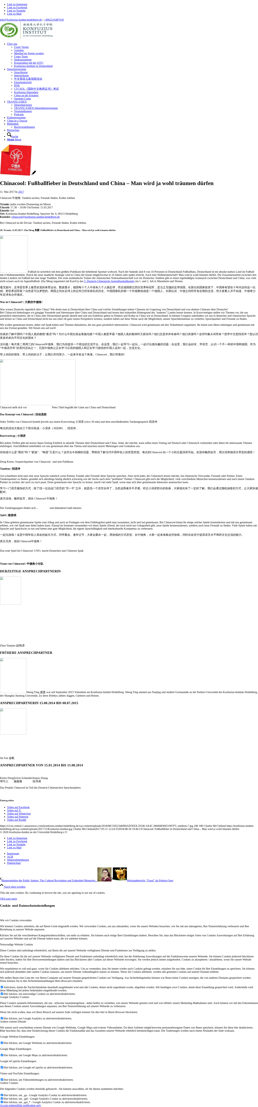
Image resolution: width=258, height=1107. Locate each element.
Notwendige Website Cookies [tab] (16, 944)
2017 (21, 191)
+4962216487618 (54, 19)
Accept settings (8, 1105)
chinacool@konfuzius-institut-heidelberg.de (35, 216)
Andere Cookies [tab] (9, 1082)
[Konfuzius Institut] (26, 37)
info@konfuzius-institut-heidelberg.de (21, 19)
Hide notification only (29, 1105)
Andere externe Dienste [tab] (13, 1021)
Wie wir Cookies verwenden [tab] (16, 920)
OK (2, 898)
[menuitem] (132, 55)
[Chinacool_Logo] (18, 174)
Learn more (10, 898)
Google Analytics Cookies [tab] (14, 997)
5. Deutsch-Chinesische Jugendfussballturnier (109, 281)
